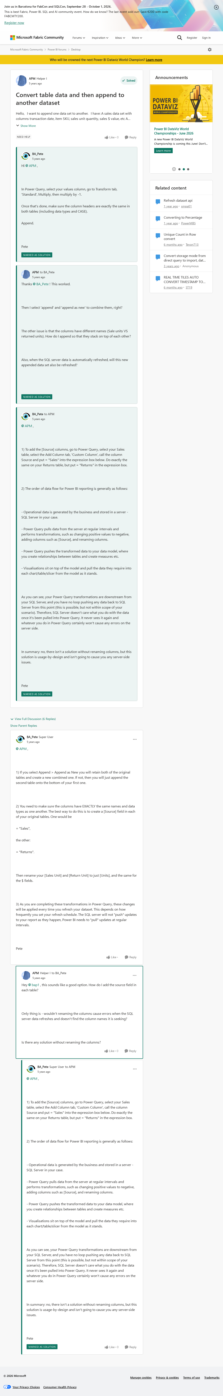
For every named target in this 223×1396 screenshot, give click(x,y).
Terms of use (191, 1377)
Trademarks (212, 1377)
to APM (49, 414)
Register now (14, 22)
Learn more (154, 59)
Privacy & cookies (167, 1377)
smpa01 (186, 206)
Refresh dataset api (178, 200)
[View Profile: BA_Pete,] (25, 156)
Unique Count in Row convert (180, 236)
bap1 (35, 984)
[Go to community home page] (37, 37)
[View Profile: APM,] (25, 274)
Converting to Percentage (183, 217)
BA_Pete (37, 154)
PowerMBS (188, 223)
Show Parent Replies (23, 725)
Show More (28, 126)
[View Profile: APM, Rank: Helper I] (21, 80)
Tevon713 (192, 244)
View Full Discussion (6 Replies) (35, 719)
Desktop (76, 49)
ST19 (189, 287)
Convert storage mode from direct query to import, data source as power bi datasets (185, 258)
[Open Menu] (210, 50)
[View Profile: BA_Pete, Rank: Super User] (20, 739)
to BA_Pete (47, 272)
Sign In (206, 37)
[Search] (179, 37)
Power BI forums (57, 49)
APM (32, 78)
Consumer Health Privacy (60, 1387)
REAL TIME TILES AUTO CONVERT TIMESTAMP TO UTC (183, 279)
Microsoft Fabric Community (26, 49)
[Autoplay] (174, 169)
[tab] (179, 169)
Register (192, 37)
